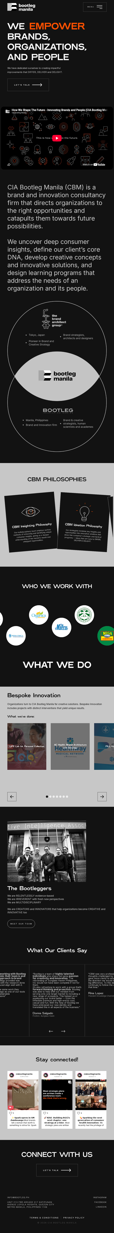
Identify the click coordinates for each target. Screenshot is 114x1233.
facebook (100, 1202)
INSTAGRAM (100, 1198)
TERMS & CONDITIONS (44, 1217)
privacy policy (74, 1217)
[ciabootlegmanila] (12, 1075)
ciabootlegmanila (24, 1074)
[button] (47, 797)
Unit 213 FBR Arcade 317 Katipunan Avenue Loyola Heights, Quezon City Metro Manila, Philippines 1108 (30, 1204)
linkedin (101, 1207)
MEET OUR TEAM (21, 924)
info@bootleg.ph (18, 1198)
